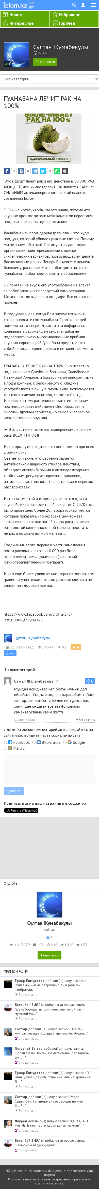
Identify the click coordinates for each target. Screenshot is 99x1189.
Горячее (67, 23)
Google (79, 742)
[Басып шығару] (65, 171)
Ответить (86, 719)
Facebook (21, 742)
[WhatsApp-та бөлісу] (57, 171)
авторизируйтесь (73, 729)
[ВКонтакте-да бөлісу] (21, 171)
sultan (49, 929)
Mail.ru (19, 748)
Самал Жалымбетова (34, 681)
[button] (10, 653)
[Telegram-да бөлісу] (35, 171)
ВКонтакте (51, 742)
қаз (32, 2)
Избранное (69, 14)
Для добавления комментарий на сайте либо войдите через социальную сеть (48, 732)
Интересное (21, 23)
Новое (15, 14)
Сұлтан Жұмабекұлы (32, 637)
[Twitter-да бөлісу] (43, 171)
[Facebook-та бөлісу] (7, 171)
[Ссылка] (57, 681)
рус (32, 6)
